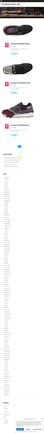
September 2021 (7, 294)
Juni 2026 (6, 181)
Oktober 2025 (6, 198)
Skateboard (6, 421)
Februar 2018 (6, 372)
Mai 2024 (6, 234)
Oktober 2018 (6, 355)
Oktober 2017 (6, 378)
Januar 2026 (6, 192)
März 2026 (6, 188)
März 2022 (6, 284)
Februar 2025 (6, 215)
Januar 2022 (6, 288)
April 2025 (6, 211)
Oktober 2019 (6, 332)
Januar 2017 (6, 386)
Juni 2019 (6, 340)
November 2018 (7, 353)
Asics (5, 410)
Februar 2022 (6, 286)
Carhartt (5, 412)
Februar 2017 (6, 384)
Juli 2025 (6, 204)
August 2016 (6, 393)
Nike (5, 416)
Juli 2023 (6, 255)
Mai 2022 (6, 280)
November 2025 (7, 196)
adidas (5, 406)
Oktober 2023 (6, 248)
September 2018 (7, 357)
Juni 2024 (6, 232)
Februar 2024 (6, 240)
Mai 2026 (6, 183)
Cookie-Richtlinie (25, 431)
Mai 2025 (6, 209)
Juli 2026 (6, 179)
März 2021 (6, 307)
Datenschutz (30, 431)
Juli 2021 (6, 298)
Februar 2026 (6, 190)
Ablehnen (28, 429)
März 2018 (6, 370)
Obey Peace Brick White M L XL (9, 164)
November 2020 (7, 313)
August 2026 (6, 177)
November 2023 (7, 246)
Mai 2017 (6, 382)
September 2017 (7, 380)
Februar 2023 (6, 265)
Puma (5, 419)
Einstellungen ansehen (37, 429)
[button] (41, 419)
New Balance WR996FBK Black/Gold (20, 83)
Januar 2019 (6, 349)
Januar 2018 (6, 374)
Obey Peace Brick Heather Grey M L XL (11, 166)
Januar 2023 (6, 267)
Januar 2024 (6, 242)
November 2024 (7, 221)
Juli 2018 (6, 361)
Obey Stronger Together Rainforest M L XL (11, 162)
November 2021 (7, 290)
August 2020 (6, 319)
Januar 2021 (6, 311)
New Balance (14, 46)
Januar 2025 (6, 217)
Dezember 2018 (7, 351)
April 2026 (6, 186)
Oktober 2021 (6, 292)
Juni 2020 (6, 324)
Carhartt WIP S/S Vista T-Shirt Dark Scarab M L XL (13, 157)
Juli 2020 (6, 321)
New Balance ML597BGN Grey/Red (20, 125)
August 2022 (6, 275)
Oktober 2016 (6, 390)
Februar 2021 (6, 309)
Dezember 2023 (7, 244)
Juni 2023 (6, 257)
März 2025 (6, 213)
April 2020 (6, 328)
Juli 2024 (6, 229)
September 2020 (7, 317)
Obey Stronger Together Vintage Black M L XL (12, 160)
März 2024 (6, 238)
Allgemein (6, 408)
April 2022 (6, 282)
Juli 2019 (6, 338)
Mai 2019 (6, 342)
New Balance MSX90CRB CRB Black (20, 44)
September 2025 (7, 200)
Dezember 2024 (7, 219)
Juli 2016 (6, 395)
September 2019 (7, 334)
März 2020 (6, 330)
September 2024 (7, 225)
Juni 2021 (6, 301)
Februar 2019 (6, 347)
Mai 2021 (6, 303)
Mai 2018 (6, 365)
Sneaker (5, 423)
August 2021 (6, 296)
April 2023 (6, 261)
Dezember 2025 (7, 194)
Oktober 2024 (6, 223)
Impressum (34, 431)
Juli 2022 (6, 278)
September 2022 (7, 273)
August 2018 (6, 359)
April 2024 (6, 236)
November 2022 (7, 269)
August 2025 (6, 202)
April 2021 (6, 305)
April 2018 (6, 367)
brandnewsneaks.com (11, 3)
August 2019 (6, 336)
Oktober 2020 (6, 315)
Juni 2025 (6, 206)
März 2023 (6, 263)
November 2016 (7, 388)
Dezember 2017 (7, 376)
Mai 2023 (6, 259)
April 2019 (6, 344)
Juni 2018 (6, 363)
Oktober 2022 (6, 271)
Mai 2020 (6, 326)
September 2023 (7, 250)
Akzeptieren (20, 429)
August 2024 (6, 227)
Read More (14, 53)
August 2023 (6, 252)
